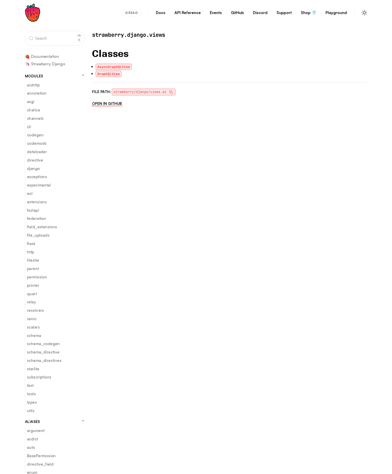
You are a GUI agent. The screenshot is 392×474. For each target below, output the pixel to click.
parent (33, 268)
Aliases (32, 421)
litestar (33, 260)
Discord (260, 12)
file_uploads (38, 235)
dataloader (37, 151)
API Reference (187, 12)
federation (36, 218)
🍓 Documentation (42, 57)
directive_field (40, 464)
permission (37, 277)
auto (31, 447)
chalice (33, 110)
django (33, 168)
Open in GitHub (107, 103)
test (30, 385)
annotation (37, 93)
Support (284, 12)
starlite (33, 368)
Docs (160, 12)
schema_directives (44, 360)
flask (31, 243)
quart (32, 293)
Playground (336, 12)
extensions (37, 201)
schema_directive (43, 352)
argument (35, 430)
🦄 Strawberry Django (45, 64)
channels (35, 118)
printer (33, 285)
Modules (34, 76)
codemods (37, 143)
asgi (30, 101)
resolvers (35, 310)
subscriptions (39, 377)
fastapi (33, 210)
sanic (32, 318)
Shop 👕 (308, 12)
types (32, 402)
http (30, 252)
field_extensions (42, 226)
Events (216, 12)
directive (35, 160)
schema (34, 335)
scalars (33, 327)
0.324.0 (131, 13)
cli (29, 126)
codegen (35, 135)
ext (29, 193)
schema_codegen (43, 343)
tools (31, 393)
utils (30, 410)
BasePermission (41, 455)
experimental (39, 185)
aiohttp (33, 85)
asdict (32, 439)
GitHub (237, 12)
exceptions (37, 176)
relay (31, 302)
